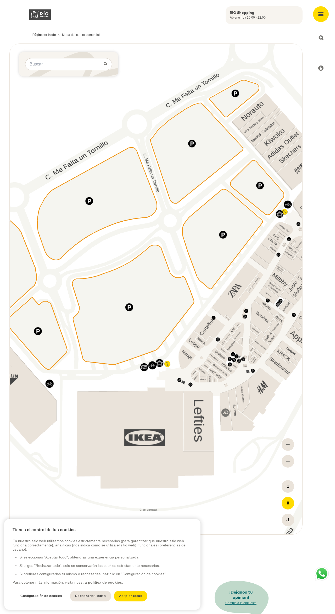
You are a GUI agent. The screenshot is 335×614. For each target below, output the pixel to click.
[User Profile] (321, 68)
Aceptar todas (130, 596)
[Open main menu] (321, 14)
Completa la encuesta (240, 603)
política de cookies (105, 582)
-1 (288, 520)
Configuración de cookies (41, 596)
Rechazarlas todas (90, 596)
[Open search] (321, 37)
